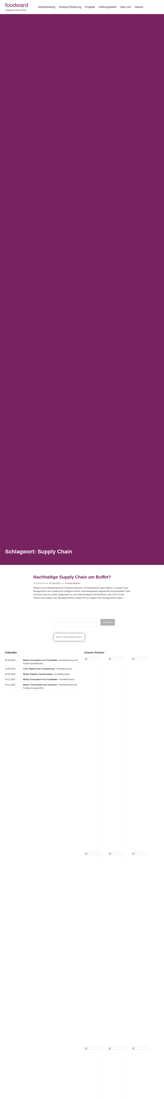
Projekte (90, 7)
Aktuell (139, 7)
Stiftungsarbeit (107, 7)
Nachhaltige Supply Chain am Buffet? (72, 577)
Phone (76, 620)
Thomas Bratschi (72, 583)
